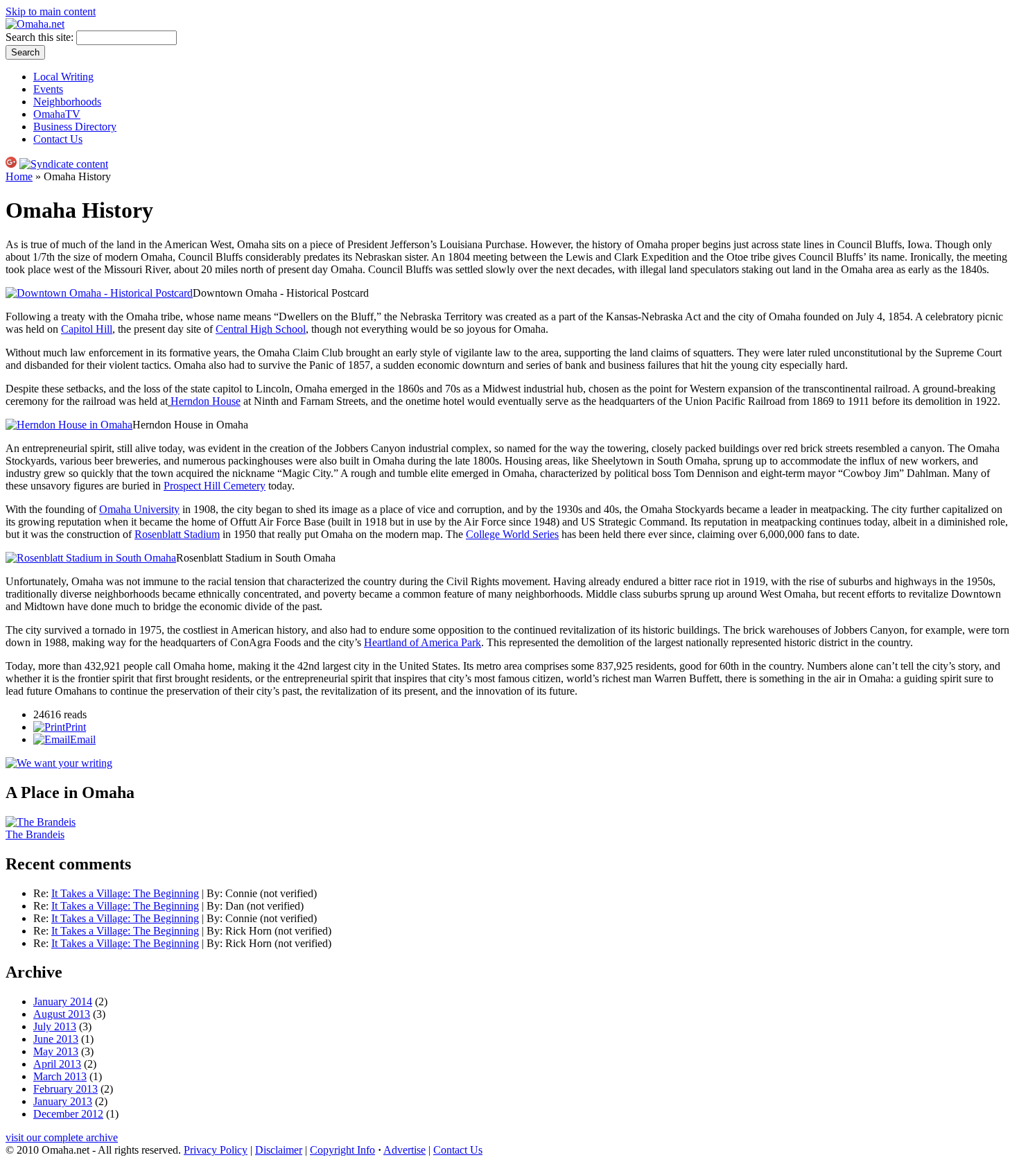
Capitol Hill (86, 329)
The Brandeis (35, 834)
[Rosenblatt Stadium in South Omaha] (91, 558)
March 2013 (60, 1076)
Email (83, 739)
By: (216, 893)
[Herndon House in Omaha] (69, 425)
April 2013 (57, 1064)
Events (48, 89)
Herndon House (206, 401)
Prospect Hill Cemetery (214, 486)
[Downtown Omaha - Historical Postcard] (99, 293)
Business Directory (74, 126)
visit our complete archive (62, 1137)
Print (75, 727)
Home (19, 176)
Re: (42, 893)
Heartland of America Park (422, 642)
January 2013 (62, 1101)
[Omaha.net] (35, 24)
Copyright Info (342, 1150)
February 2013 (65, 1089)
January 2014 (62, 1001)
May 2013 (55, 1051)
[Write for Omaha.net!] (59, 763)
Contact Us (57, 139)
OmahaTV (56, 114)
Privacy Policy (215, 1150)
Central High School (261, 329)
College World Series (512, 534)
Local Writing (63, 77)
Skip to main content (51, 11)
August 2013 (61, 1014)
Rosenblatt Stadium (177, 534)
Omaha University (139, 509)
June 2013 (55, 1039)
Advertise (404, 1150)
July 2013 (54, 1026)
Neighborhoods (67, 101)
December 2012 (68, 1114)
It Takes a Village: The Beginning (125, 893)
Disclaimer (278, 1150)
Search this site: (41, 37)
